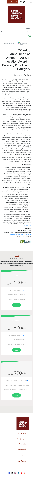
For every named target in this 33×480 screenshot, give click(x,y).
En (20, 1)
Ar (23, 1)
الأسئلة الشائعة (22, 449)
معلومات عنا (22, 444)
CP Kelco (4, 82)
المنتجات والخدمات (12, 1)
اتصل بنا (24, 456)
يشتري (16, 305)
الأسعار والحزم (22, 433)
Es (21, 1)
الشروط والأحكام (21, 438)
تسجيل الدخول (22, 461)
